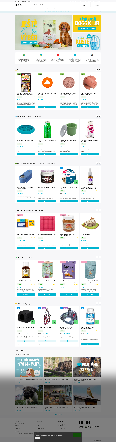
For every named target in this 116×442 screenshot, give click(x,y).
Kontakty (94, 1)
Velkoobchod (99, 1)
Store (85, 1)
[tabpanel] (26, 91)
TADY (72, 11)
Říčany (78, 1)
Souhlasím (77, 434)
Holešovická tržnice (72, 1)
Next (100, 69)
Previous (97, 69)
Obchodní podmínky (40, 428)
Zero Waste (89, 1)
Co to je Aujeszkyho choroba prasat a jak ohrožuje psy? (57, 379)
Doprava (38, 423)
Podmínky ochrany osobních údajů (43, 430)
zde (61, 435)
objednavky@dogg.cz (62, 424)
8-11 (43, 344)
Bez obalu (81, 1)
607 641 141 (60, 425)
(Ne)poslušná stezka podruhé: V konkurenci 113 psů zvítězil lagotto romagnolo (85, 380)
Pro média (17, 431)
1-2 (39, 344)
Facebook (59, 428)
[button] (17, 32)
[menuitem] (18, 9)
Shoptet (99, 440)
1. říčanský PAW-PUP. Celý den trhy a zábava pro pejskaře (29, 379)
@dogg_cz (67, 428)
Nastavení (38, 438)
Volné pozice (17, 430)
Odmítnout (77, 438)
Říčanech (94, 61)
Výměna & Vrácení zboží (41, 426)
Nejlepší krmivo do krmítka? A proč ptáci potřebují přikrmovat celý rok (84, 408)
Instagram (62, 428)
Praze (90, 61)
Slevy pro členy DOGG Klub (20, 423)
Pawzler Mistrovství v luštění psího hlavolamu (24, 433)
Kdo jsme (17, 425)
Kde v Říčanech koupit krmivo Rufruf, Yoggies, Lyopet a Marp (57, 408)
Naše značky (17, 426)
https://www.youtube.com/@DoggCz (64, 428)
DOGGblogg (17, 428)
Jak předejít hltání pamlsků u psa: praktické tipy (27, 407)
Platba (38, 425)
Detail (27, 341)
